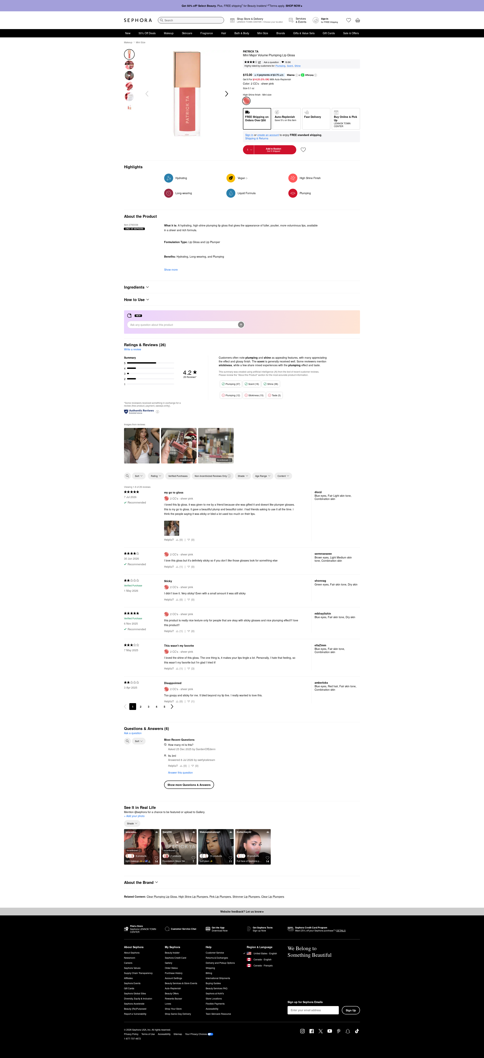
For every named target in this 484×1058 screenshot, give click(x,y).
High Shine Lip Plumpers (193, 896)
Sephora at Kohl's (215, 993)
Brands (280, 33)
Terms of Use (148, 1034)
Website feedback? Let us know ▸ (242, 911)
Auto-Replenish (173, 988)
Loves (168, 1003)
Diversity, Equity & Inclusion (138, 998)
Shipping (210, 967)
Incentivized (185, 459)
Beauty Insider (172, 952)
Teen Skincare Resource (218, 1013)
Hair (223, 33)
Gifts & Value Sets (304, 33)
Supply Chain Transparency (138, 973)
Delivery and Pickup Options (220, 962)
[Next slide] (226, 93)
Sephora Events (132, 983)
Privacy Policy (131, 1034)
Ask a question (271, 62)
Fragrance (206, 33)
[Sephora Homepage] (138, 20)
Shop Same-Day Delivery (178, 1013)
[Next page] (172, 706)
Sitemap (178, 1034)
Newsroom (129, 957)
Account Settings (173, 978)
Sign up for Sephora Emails (305, 1002)
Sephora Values (132, 967)
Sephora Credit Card (175, 957)
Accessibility (212, 1008)
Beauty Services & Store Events (181, 983)
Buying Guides (213, 983)
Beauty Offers (172, 993)
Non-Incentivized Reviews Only (211, 475)
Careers (128, 962)
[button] (296, 75)
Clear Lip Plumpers (272, 896)
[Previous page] (125, 706)
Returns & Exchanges (217, 957)
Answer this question (180, 772)
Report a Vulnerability (135, 1013)
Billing (209, 973)
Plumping (280, 65)
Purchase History (173, 973)
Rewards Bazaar (173, 998)
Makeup (169, 33)
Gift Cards (329, 33)
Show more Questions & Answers (189, 785)
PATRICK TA (250, 51)
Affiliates (128, 978)
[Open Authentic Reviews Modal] (157, 411)
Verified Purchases (178, 475)
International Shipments (218, 978)
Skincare (187, 33)
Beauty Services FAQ (216, 988)
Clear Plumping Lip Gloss (162, 896)
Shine (298, 65)
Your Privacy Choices (196, 1034)
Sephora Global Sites (135, 993)
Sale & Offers (351, 33)
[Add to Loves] (303, 150)
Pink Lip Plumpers (220, 896)
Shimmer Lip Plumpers (246, 896)
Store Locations (214, 998)
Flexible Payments (215, 1003)
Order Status (171, 967)
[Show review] (142, 445)
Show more (171, 269)
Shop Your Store (173, 1008)
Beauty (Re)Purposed (135, 1008)
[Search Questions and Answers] (127, 741)
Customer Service (215, 952)
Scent (290, 65)
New (127, 33)
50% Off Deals (147, 33)
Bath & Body (241, 33)
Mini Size (262, 33)
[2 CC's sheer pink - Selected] (246, 101)
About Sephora (132, 952)
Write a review (132, 349)
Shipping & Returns (256, 138)
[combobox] (191, 20)
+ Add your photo (134, 816)
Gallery (168, 962)
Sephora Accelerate (134, 1003)
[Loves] (348, 20)
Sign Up (351, 1010)
